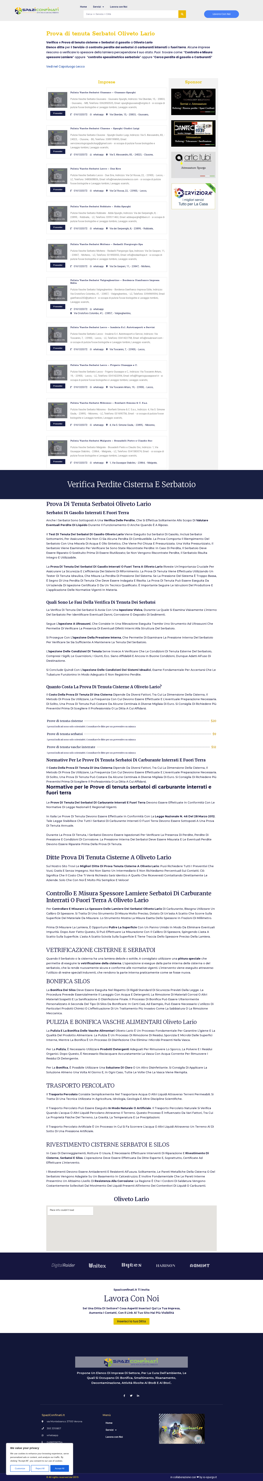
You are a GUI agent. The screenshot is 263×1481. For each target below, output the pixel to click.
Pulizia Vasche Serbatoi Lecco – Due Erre (95, 168)
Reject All (40, 1468)
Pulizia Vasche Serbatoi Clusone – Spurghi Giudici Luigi (104, 128)
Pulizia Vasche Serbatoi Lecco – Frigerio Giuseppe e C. (103, 365)
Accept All (59, 1468)
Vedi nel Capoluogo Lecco (65, 67)
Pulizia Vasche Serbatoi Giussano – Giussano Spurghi (103, 92)
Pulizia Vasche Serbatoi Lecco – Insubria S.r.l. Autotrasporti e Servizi (112, 327)
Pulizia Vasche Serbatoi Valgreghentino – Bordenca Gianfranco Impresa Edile (114, 282)
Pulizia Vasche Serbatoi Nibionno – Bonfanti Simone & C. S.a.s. (108, 403)
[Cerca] (182, 14)
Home (83, 6)
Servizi (97, 6)
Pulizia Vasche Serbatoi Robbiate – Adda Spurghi (100, 206)
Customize (20, 1468)
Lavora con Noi (118, 6)
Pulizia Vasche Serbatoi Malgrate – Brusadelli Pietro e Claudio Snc (111, 440)
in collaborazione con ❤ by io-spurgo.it (193, 1477)
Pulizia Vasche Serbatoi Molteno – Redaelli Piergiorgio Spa (106, 244)
